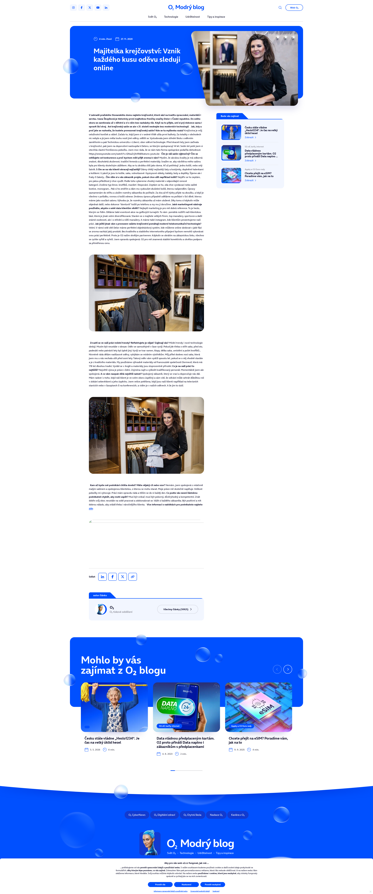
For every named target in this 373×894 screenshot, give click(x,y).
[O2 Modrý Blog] (186, 7)
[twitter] (89, 7)
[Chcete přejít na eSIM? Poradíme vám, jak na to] (250, 173)
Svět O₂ (152, 17)
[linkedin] (106, 7)
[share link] (132, 577)
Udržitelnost (192, 17)
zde (91, 508)
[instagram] (73, 7)
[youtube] (97, 7)
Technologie (171, 17)
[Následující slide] (287, 669)
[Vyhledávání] (280, 7)
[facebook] (81, 7)
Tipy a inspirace (216, 17)
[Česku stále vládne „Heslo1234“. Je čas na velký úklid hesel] (250, 133)
